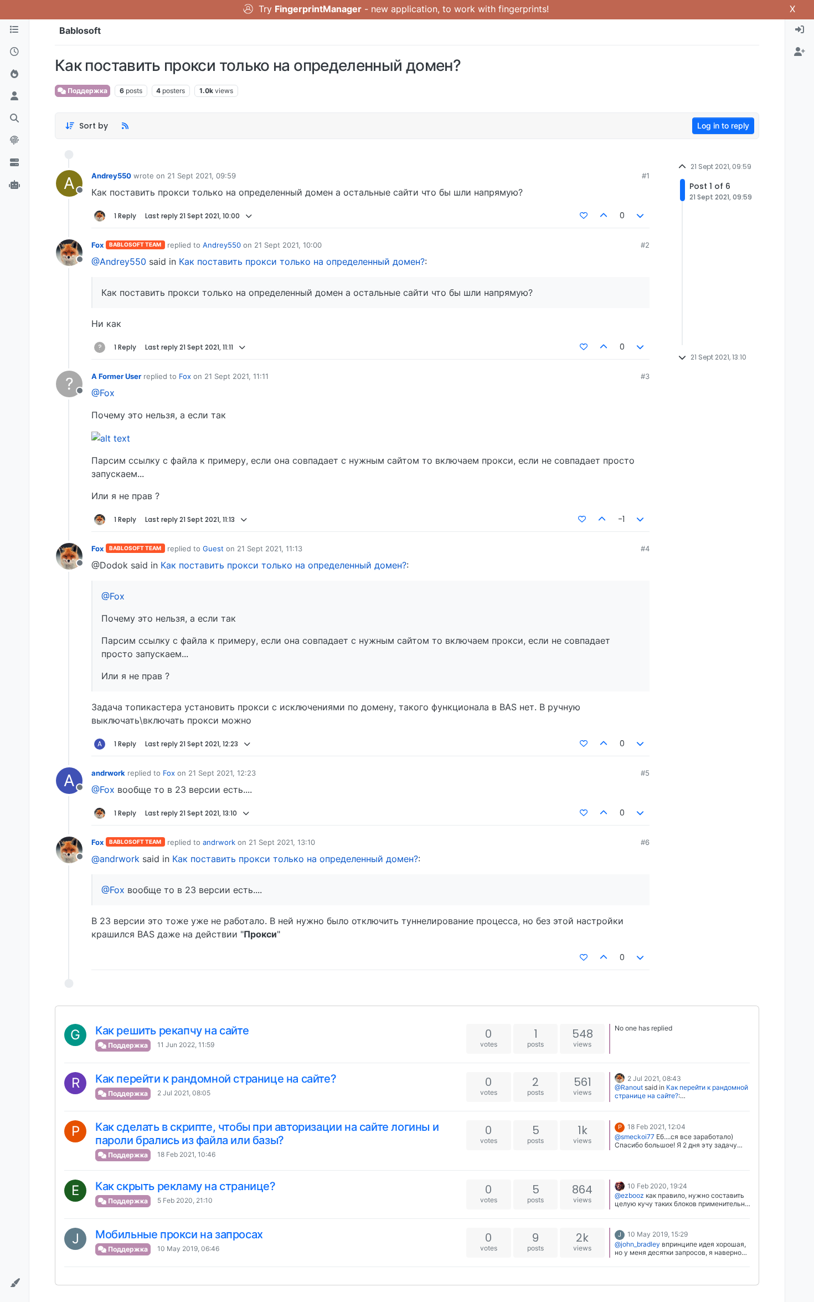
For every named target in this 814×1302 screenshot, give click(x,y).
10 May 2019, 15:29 (657, 1234)
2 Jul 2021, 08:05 (183, 1093)
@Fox (103, 392)
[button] (14, 1283)
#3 (645, 376)
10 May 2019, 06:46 (188, 1248)
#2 (645, 244)
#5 (645, 772)
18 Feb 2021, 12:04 (656, 1126)
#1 (646, 175)
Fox (97, 244)
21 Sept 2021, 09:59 (201, 175)
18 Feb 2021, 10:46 (186, 1154)
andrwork (108, 772)
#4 (645, 548)
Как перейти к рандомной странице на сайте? (215, 1078)
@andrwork (115, 858)
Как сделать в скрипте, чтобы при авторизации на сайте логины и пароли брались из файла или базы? (267, 1133)
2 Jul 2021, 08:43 (654, 1078)
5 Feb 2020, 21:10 (185, 1200)
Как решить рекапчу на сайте (172, 1030)
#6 (645, 842)
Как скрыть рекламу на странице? (185, 1186)
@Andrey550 (118, 261)
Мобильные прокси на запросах (179, 1234)
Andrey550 (111, 175)
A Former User (116, 376)
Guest (213, 548)
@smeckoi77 (635, 1136)
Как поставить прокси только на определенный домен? (302, 261)
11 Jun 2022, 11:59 (185, 1044)
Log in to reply (723, 125)
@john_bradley (637, 1244)
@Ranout (629, 1087)
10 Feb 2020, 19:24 (657, 1186)
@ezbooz (629, 1195)
